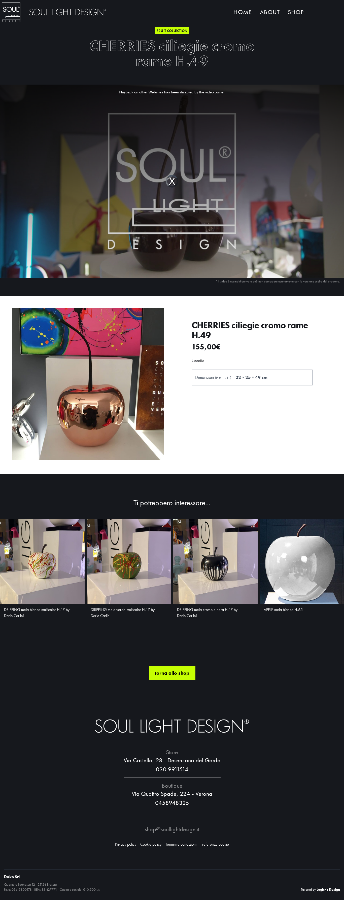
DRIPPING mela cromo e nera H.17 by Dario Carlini (207, 612)
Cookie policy (150, 844)
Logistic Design (328, 889)
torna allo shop (172, 673)
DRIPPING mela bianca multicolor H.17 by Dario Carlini (37, 612)
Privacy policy (125, 844)
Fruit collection (172, 30)
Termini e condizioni (180, 844)
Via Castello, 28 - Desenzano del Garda (172, 760)
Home (242, 12)
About (270, 12)
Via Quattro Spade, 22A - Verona (172, 794)
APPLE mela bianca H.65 (283, 609)
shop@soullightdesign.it (172, 829)
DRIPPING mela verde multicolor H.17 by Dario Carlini (123, 612)
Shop (296, 12)
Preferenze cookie (214, 844)
